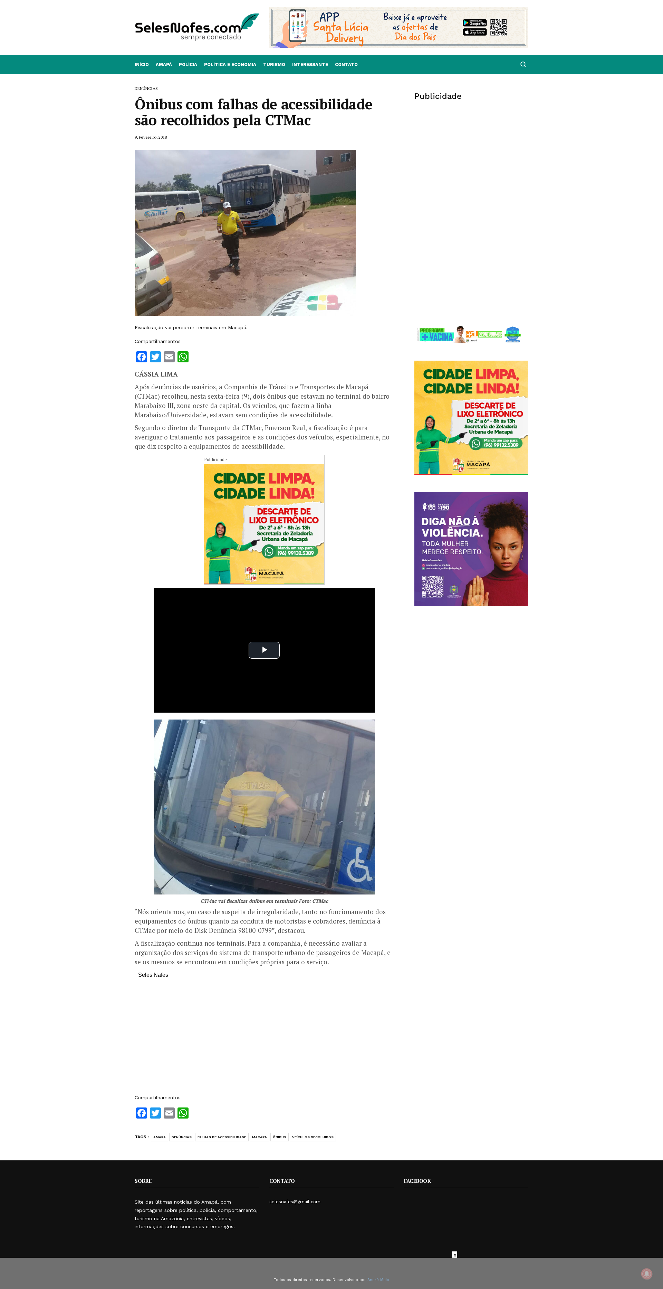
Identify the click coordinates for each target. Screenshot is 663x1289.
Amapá (164, 64)
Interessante (310, 64)
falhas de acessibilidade (222, 1137)
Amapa (159, 1137)
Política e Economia (230, 64)
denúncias (182, 1137)
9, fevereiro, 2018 (151, 137)
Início (142, 64)
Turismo (274, 64)
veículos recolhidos (313, 1137)
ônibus (279, 1137)
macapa (259, 1137)
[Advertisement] (264, 1039)
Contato (346, 64)
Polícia (188, 64)
